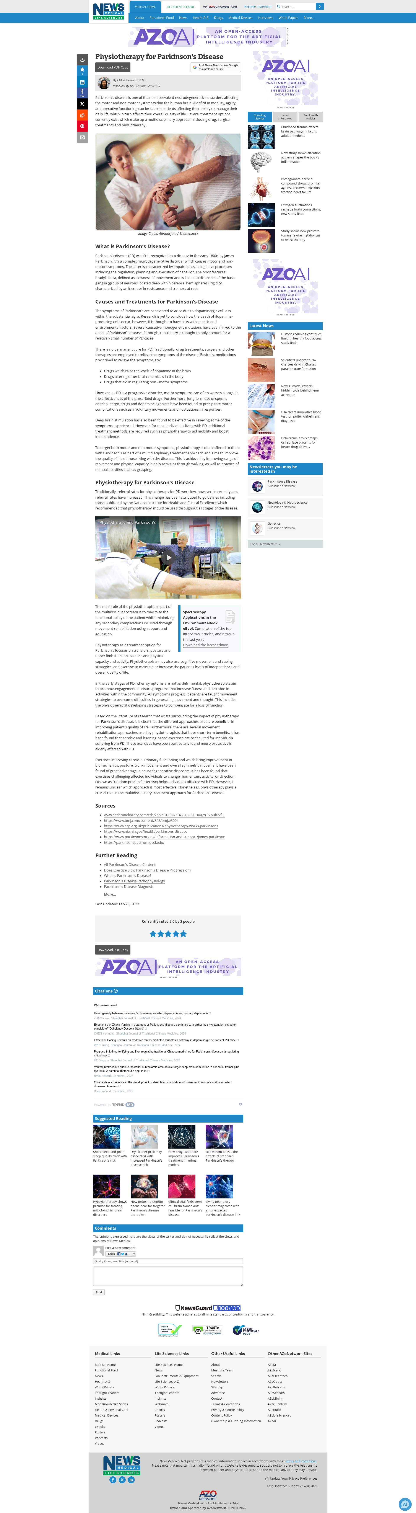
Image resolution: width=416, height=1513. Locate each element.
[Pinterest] (82, 126)
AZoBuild (274, 1410)
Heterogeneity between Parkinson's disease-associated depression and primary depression (151, 1013)
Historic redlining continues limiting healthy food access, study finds (301, 338)
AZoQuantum (277, 1404)
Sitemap (217, 1387)
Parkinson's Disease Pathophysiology (134, 881)
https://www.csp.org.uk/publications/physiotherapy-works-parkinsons (161, 826)
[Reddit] (82, 115)
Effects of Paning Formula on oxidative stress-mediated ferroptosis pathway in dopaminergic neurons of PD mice (165, 1040)
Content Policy (221, 1415)
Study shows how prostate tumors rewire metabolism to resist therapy (300, 235)
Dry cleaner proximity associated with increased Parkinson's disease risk (146, 1158)
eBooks (100, 1427)
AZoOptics (275, 1381)
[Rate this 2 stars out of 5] (160, 933)
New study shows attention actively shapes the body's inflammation (301, 157)
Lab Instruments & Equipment (176, 1376)
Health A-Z (102, 1381)
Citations (104, 991)
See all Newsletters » (265, 544)
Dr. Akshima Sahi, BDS (145, 86)
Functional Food (106, 1370)
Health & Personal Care (111, 1410)
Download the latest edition (205, 645)
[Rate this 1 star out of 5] (153, 933)
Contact (216, 1398)
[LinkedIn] (82, 81)
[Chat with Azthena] (405, 1504)
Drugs (99, 1421)
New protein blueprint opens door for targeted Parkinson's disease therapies (148, 1208)
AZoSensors (276, 1393)
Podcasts (101, 1438)
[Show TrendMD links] (240, 1104)
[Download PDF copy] (82, 59)
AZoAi (272, 1421)
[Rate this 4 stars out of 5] (176, 933)
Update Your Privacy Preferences (293, 1478)
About (215, 1365)
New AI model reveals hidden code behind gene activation (300, 390)
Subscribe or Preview (281, 486)
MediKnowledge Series (111, 1404)
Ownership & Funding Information (236, 1421)
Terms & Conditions (225, 1404)
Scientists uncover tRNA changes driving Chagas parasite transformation (298, 364)
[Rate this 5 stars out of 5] (183, 933)
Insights (100, 1398)
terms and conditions (301, 1461)
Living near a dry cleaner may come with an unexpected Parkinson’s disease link (223, 1208)
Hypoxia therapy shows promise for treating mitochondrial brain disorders (110, 1208)
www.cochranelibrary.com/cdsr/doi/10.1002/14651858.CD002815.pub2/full (164, 815)
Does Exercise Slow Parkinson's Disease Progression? (147, 870)
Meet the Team (222, 1370)
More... (110, 894)
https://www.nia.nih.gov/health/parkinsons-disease (145, 831)
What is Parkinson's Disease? (127, 875)
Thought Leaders (107, 1393)
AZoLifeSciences (279, 1415)
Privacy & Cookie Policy (227, 1410)
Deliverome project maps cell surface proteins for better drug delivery (299, 442)
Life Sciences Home (181, 7)
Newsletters (220, 1381)
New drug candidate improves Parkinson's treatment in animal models (183, 1158)
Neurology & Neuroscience (287, 502)
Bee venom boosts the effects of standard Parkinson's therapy (222, 1156)
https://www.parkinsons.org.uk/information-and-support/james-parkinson (164, 836)
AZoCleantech (278, 1376)
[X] (82, 103)
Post (99, 1292)
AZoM (272, 1365)
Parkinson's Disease (282, 481)
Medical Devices (106, 1415)
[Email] (82, 137)
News (99, 1376)
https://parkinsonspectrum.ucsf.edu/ (134, 842)
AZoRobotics (277, 1387)
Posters (100, 1432)
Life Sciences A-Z (167, 1381)
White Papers (104, 1387)
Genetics (274, 523)
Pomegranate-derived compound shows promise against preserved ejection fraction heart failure (300, 185)
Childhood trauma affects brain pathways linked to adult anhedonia (299, 131)
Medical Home (145, 7)
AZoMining (275, 1398)
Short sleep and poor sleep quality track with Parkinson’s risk (110, 1156)
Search (216, 1376)
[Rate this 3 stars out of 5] (168, 933)
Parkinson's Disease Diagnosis (129, 886)
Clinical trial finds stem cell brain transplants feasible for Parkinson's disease (185, 1208)
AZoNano (274, 1370)
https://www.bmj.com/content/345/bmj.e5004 (141, 820)
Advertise (218, 1393)
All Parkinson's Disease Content (130, 864)
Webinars (162, 1404)
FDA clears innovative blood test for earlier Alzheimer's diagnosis (301, 416)
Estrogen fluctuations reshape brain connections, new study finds (301, 209)
